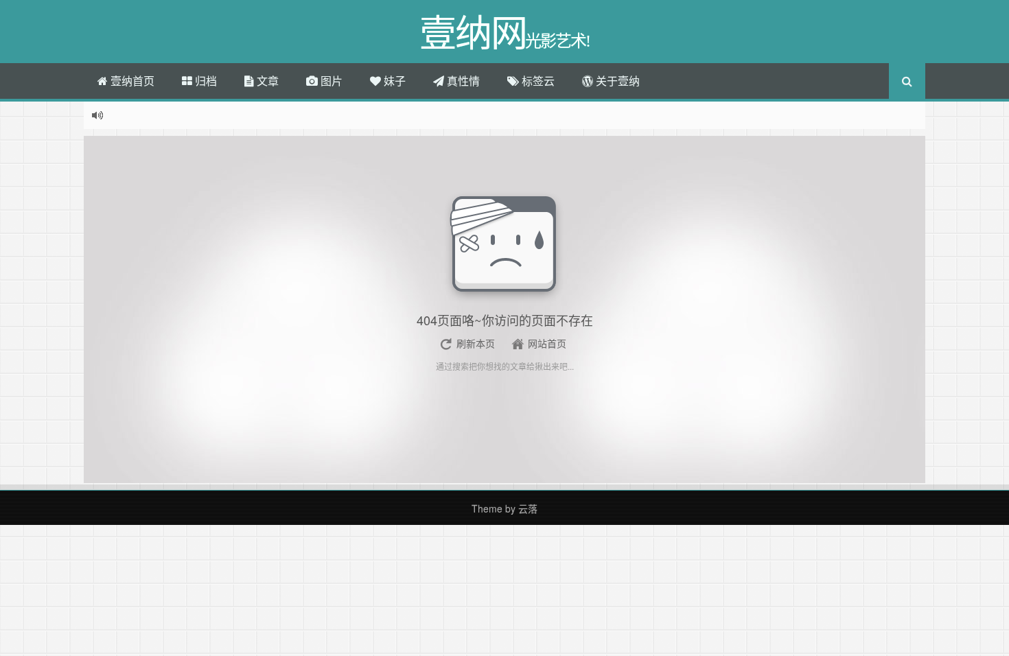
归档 (204, 81)
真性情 (462, 81)
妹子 (393, 81)
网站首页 (547, 343)
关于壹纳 (616, 81)
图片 (330, 81)
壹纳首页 (131, 81)
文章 (266, 81)
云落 (527, 508)
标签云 (537, 81)
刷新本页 (475, 343)
